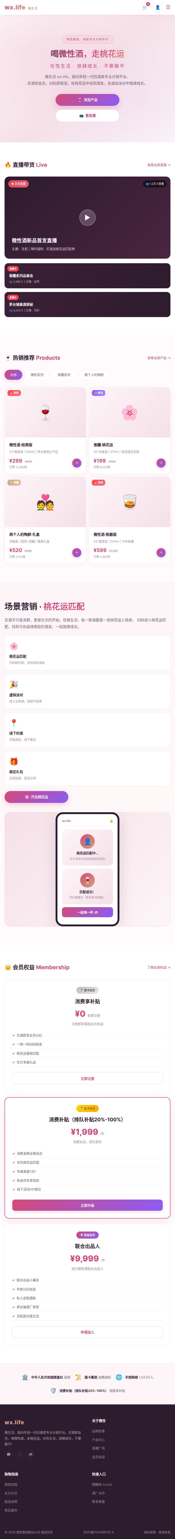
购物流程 (11, 1484)
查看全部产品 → (158, 358)
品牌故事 (98, 1431)
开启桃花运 (36, 797)
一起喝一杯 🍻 (87, 912)
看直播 (87, 115)
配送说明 (11, 1501)
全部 (13, 375)
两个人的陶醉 (94, 375)
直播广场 (98, 1448)
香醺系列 (64, 375)
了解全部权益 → (158, 967)
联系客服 (98, 1501)
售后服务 (11, 1510)
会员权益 (98, 1457)
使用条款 (164, 1532)
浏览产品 (88, 100)
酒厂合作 (98, 1493)
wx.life (21, 7)
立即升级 (87, 1205)
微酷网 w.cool (102, 1484)
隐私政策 (150, 1532)
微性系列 (37, 375)
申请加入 (87, 1332)
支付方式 (11, 1493)
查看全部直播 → (158, 165)
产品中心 (98, 1440)
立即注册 (87, 1079)
